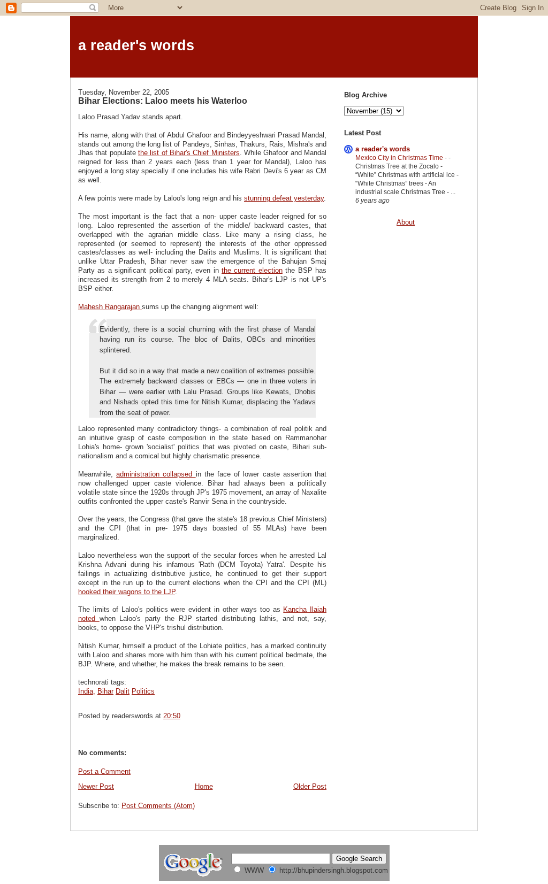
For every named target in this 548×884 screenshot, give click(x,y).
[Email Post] (183, 716)
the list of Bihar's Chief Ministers (189, 153)
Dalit (123, 691)
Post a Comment (104, 771)
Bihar (105, 691)
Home (204, 786)
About (406, 222)
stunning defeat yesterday (284, 198)
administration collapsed (155, 474)
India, (86, 691)
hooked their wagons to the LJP (126, 592)
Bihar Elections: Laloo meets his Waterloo (162, 100)
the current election (252, 270)
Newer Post (96, 786)
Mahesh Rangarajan (110, 307)
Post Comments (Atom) (158, 806)
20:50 (171, 716)
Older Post (309, 786)
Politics (143, 691)
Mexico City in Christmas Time (400, 158)
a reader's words (136, 45)
